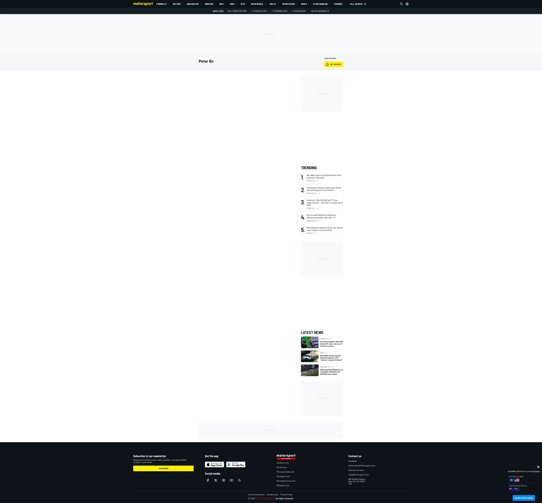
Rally (273, 4)
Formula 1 (161, 4)
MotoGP (177, 4)
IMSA (232, 4)
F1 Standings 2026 (279, 11)
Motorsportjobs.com (285, 472)
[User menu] (407, 4)
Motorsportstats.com (286, 481)
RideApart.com (283, 485)
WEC (221, 4)
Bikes (304, 4)
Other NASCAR (320, 4)
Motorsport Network (265, 498)
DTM (243, 4)
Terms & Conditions (256, 494)
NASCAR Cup (193, 4)
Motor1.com (282, 467)
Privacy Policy (286, 494)
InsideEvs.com (283, 463)
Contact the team (356, 470)
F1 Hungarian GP (299, 11)
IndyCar (209, 4)
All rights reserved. (285, 498)
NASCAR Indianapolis (320, 11)
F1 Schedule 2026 (259, 11)
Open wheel (257, 4)
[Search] (401, 4)
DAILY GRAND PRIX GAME (237, 11)
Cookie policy (272, 494)
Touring (338, 4)
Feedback (352, 461)
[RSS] (239, 480)
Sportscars (288, 4)
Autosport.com (283, 476)
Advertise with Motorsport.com (361, 465)
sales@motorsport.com (358, 474)
